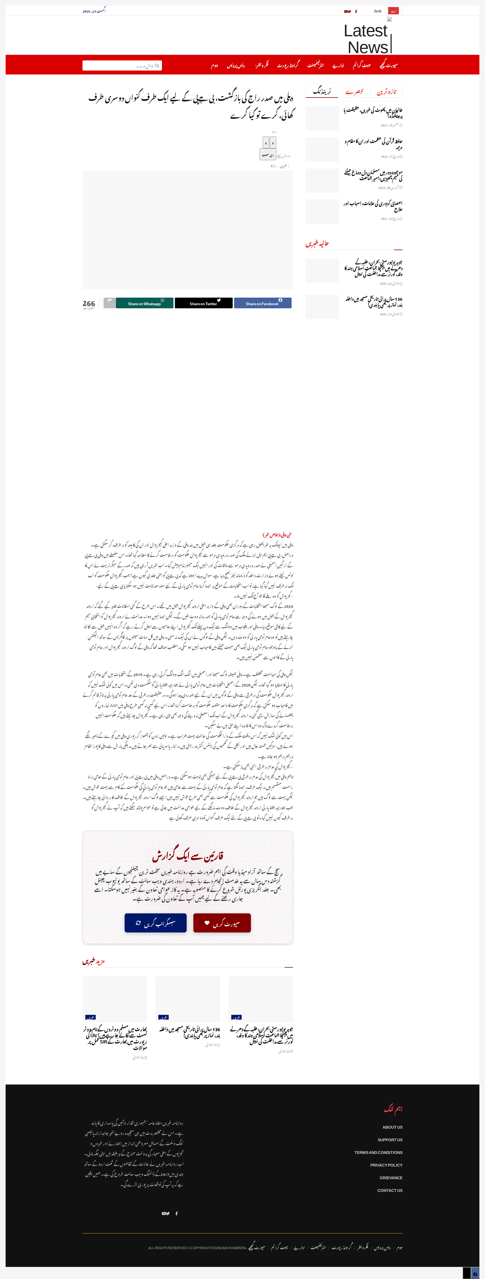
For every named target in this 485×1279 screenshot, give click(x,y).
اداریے (338, 64)
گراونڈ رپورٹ (287, 64)
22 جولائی (284, 1050)
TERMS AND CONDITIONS (378, 1151)
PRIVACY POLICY (386, 1164)
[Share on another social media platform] (110, 303)
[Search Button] (157, 64)
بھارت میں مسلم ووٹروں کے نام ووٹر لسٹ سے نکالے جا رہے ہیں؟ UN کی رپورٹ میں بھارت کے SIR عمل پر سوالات (115, 1038)
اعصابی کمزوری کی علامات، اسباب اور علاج (373, 205)
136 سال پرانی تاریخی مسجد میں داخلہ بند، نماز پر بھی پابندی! (189, 1031)
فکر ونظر (262, 64)
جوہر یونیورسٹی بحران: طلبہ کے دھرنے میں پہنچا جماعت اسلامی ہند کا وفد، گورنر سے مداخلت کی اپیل (261, 1035)
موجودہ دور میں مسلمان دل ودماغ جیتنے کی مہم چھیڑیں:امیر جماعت (373, 174)
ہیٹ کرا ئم (362, 64)
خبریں (283, 165)
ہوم (214, 64)
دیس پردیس (235, 64)
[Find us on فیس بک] (356, 10)
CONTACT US (390, 1189)
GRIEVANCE (391, 1176)
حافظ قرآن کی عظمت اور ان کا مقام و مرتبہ (373, 143)
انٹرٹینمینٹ (315, 64)
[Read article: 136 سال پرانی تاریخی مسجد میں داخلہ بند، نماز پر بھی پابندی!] (187, 999)
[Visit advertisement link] (188, 423)
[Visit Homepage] (353, 35)
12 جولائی (138, 1057)
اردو (393, 10)
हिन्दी (378, 10)
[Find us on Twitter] (168, 1212)
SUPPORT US (390, 1139)
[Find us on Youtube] (164, 1212)
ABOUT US (392, 1126)
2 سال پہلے (283, 155)
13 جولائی (211, 1044)
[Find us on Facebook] (176, 1212)
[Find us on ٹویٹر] (349, 10)
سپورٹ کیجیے (389, 64)
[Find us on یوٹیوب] (346, 10)
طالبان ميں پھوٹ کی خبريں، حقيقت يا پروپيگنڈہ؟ (373, 112)
